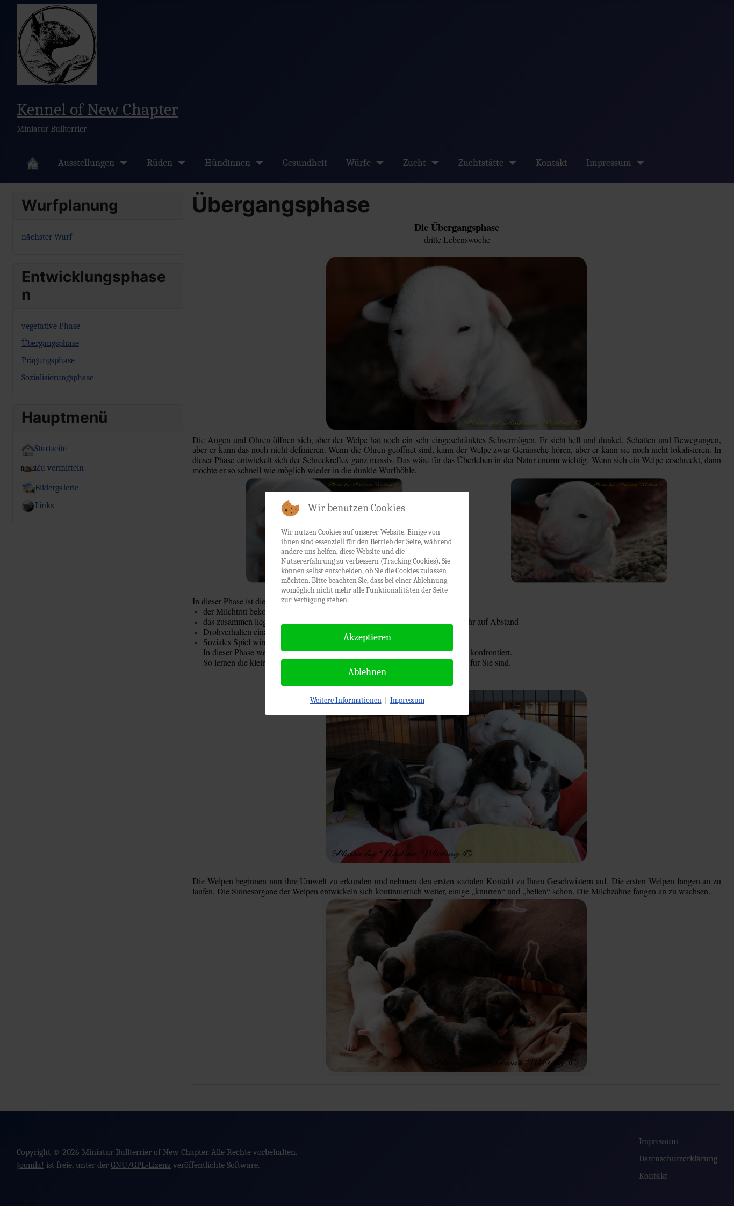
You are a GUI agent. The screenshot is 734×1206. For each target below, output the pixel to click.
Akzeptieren (367, 637)
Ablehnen (367, 672)
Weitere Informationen (346, 700)
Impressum (407, 700)
